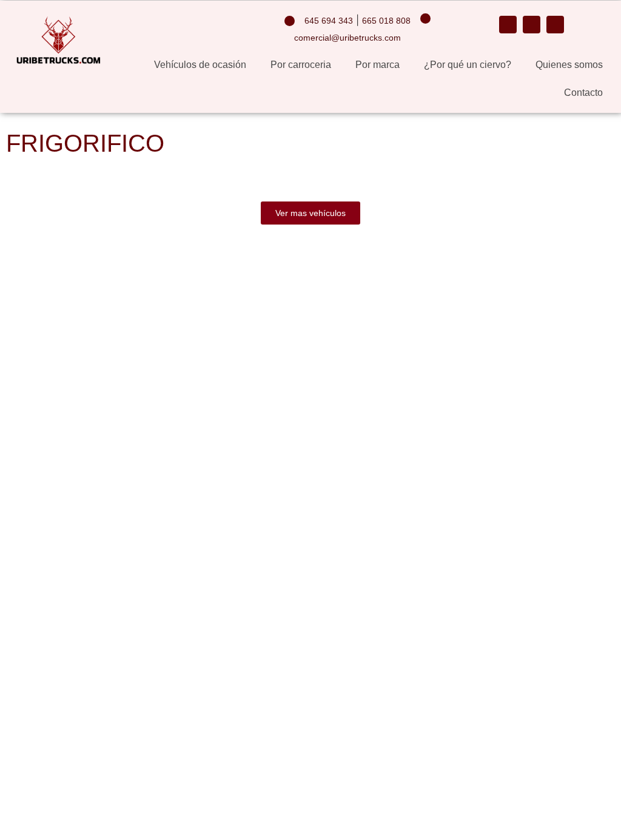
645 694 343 (328, 20)
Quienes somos (569, 64)
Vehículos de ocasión (200, 64)
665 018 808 (386, 20)
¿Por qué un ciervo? (467, 64)
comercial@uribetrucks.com (347, 37)
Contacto (583, 92)
